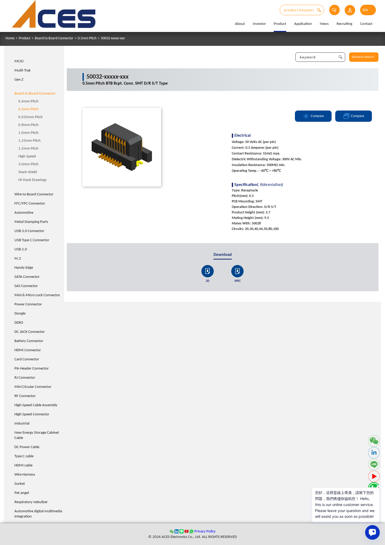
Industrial (21, 424)
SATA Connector (27, 277)
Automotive (23, 213)
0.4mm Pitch (28, 101)
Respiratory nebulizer (31, 502)
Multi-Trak (22, 71)
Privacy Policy (205, 531)
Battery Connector (28, 341)
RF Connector (25, 396)
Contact (366, 24)
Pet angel (21, 493)
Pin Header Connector (31, 369)
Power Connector (28, 304)
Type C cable (24, 456)
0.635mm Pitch (30, 117)
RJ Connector (24, 378)
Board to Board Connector (54, 38)
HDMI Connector (27, 350)
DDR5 (18, 323)
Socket (19, 484)
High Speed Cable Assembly (35, 405)
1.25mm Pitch (29, 141)
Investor (259, 24)
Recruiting (344, 24)
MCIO (19, 61)
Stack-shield (27, 172)
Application (303, 24)
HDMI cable (23, 465)
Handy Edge (23, 268)
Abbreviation (271, 185)
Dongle (19, 314)
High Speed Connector (31, 414)
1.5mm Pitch (28, 149)
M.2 (17, 259)
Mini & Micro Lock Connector (37, 295)
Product (280, 24)
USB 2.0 (20, 249)
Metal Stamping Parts (31, 222)
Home (10, 38)
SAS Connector (26, 286)
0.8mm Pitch (28, 125)
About (240, 24)
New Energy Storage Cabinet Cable (36, 435)
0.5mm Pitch (87, 38)
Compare (317, 116)
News (324, 24)
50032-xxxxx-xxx (113, 38)
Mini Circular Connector (32, 387)
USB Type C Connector (31, 240)
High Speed (27, 156)
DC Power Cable (26, 447)
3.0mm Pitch (28, 164)
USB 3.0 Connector (29, 231)
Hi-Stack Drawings (32, 180)
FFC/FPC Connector (29, 204)
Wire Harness (24, 475)
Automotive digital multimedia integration (38, 514)
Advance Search (363, 57)
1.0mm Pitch (28, 133)
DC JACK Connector (29, 332)
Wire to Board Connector (33, 194)
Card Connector (26, 359)
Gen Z (18, 80)
